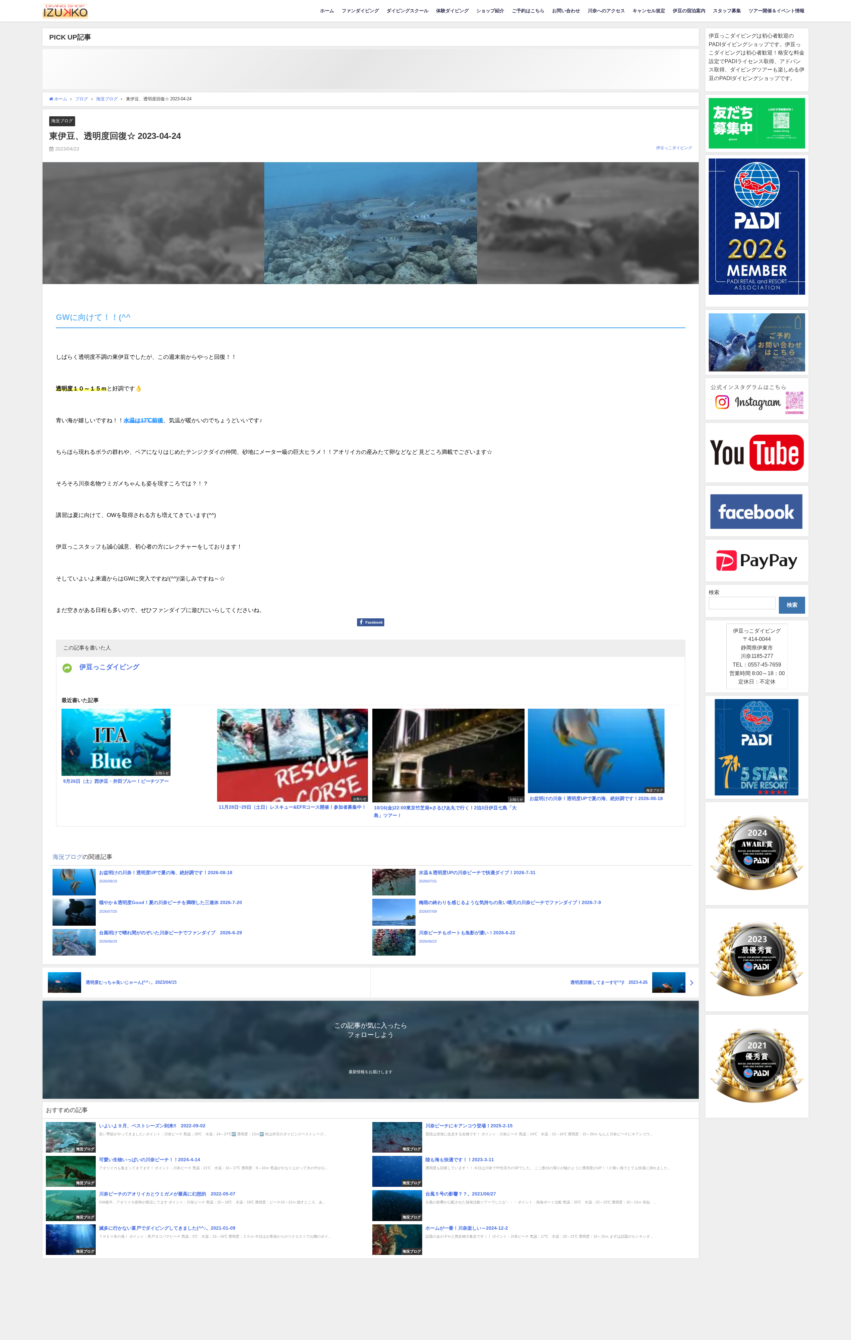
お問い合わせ (566, 10)
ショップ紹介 (490, 10)
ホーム (327, 10)
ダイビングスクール (407, 10)
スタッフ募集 (727, 10)
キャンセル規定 (649, 10)
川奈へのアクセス (606, 10)
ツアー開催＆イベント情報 (776, 10)
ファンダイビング (360, 10)
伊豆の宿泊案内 (689, 10)
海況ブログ (62, 121)
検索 (714, 592)
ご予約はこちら (528, 10)
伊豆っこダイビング (674, 148)
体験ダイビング (452, 10)
